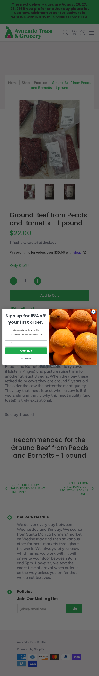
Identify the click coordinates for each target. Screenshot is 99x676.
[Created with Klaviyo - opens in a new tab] (49, 366)
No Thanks (26, 358)
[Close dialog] (93, 312)
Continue (26, 350)
